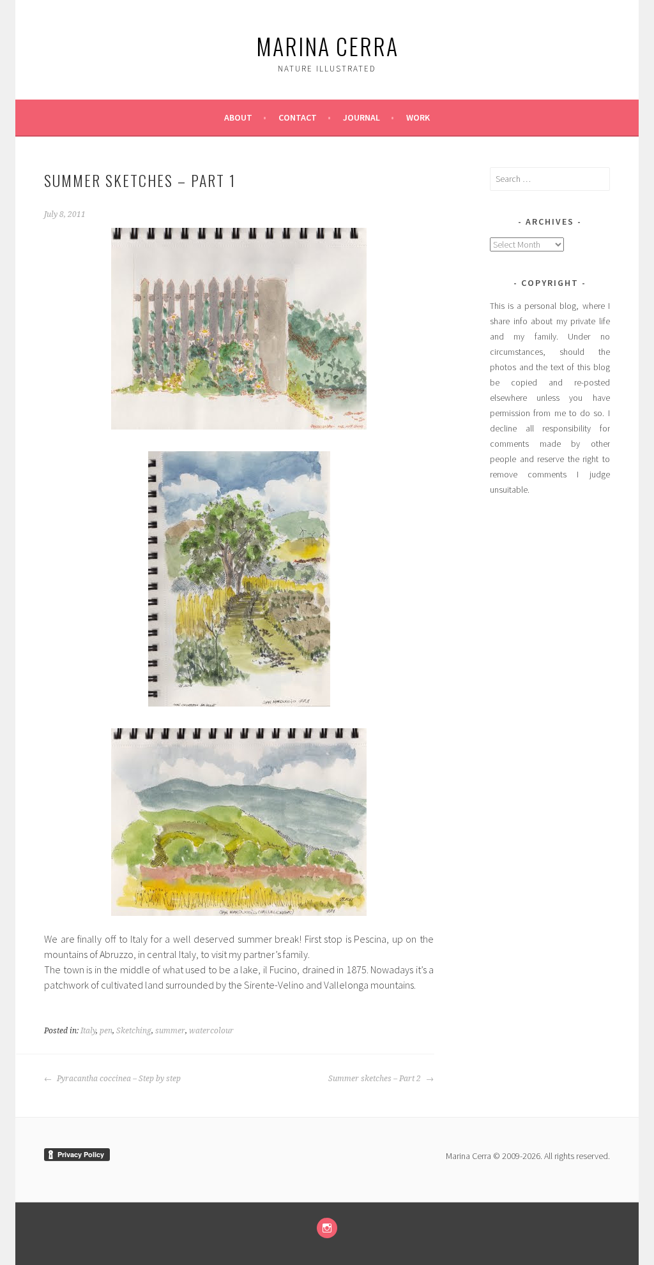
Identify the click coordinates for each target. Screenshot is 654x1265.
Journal (361, 117)
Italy (88, 1030)
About (238, 117)
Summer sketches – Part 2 (375, 1078)
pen (106, 1030)
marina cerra (327, 46)
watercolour (211, 1030)
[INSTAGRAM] (327, 1228)
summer (170, 1030)
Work (418, 117)
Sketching (133, 1030)
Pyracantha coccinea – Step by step (118, 1078)
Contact (297, 117)
